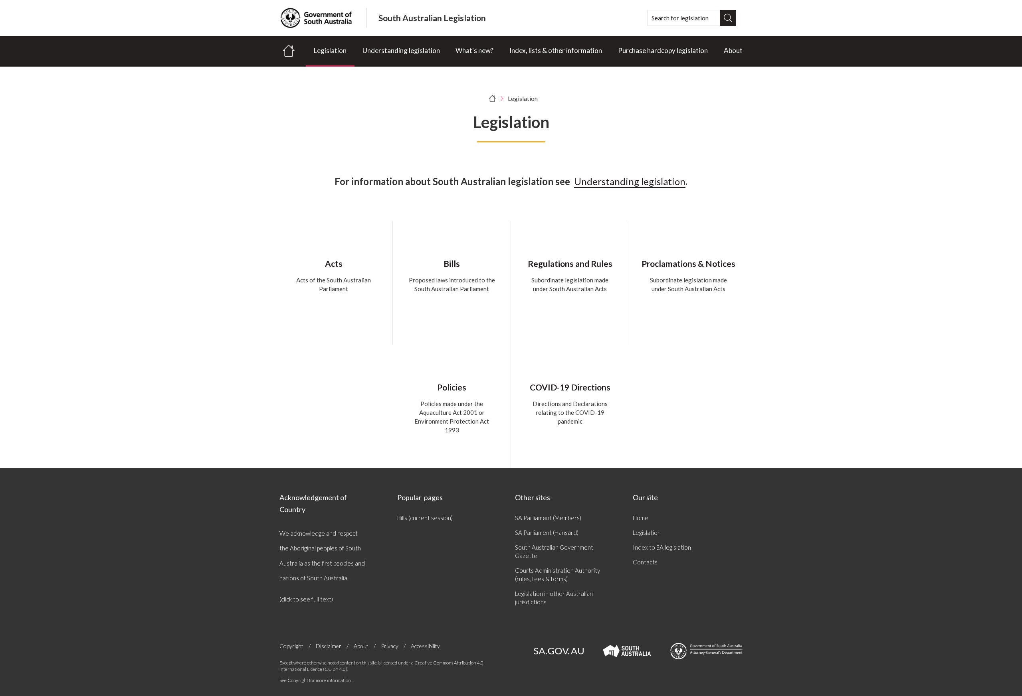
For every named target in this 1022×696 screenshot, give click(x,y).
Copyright (291, 646)
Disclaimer (328, 646)
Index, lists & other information (555, 50)
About (733, 50)
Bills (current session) (425, 517)
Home (640, 517)
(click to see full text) (306, 599)
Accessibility (425, 646)
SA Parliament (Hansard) (546, 532)
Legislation (330, 50)
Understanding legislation (401, 50)
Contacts (645, 562)
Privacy (389, 646)
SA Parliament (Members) (548, 517)
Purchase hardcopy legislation (663, 50)
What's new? (474, 50)
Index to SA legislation (662, 547)
